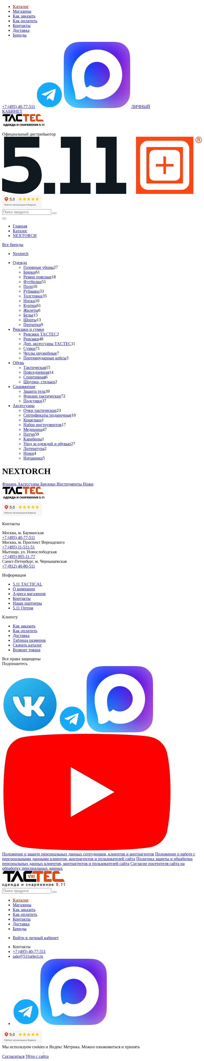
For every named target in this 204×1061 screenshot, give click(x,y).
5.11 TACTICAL (27, 584)
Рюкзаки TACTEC (40, 334)
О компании (24, 589)
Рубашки (31, 291)
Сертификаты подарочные (47, 415)
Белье (28, 315)
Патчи (29, 434)
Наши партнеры (27, 603)
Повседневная (36, 372)
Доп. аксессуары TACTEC (47, 343)
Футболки (32, 281)
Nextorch (20, 253)
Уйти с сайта (37, 1056)
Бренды (20, 35)
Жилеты (30, 310)
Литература (33, 448)
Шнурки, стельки (39, 382)
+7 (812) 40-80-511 (18, 566)
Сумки (29, 348)
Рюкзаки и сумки (28, 329)
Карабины (32, 439)
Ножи (28, 453)
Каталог (20, 231)
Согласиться (13, 1056)
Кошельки (32, 420)
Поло (28, 286)
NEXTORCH (25, 235)
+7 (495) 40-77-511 (18, 537)
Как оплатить (25, 21)
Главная (20, 226)
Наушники (33, 458)
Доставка (21, 30)
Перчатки (32, 324)
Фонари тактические (42, 396)
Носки (29, 300)
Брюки (29, 272)
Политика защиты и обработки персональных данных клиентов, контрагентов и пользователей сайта (97, 861)
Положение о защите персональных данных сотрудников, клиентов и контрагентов (78, 854)
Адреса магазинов (29, 593)
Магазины (22, 11)
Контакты (22, 25)
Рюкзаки (31, 339)
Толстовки (32, 296)
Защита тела (34, 391)
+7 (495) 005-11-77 (18, 556)
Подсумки (32, 401)
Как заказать (24, 16)
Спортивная (34, 377)
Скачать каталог (27, 645)
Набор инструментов (42, 424)
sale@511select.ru (28, 956)
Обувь (18, 362)
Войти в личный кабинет (36, 937)
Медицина (32, 429)
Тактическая (34, 367)
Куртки (30, 305)
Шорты (30, 320)
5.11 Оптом (23, 608)
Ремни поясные (37, 277)
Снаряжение (24, 386)
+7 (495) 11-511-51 (18, 547)
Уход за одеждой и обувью (47, 444)
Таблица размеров (29, 640)
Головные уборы (38, 267)
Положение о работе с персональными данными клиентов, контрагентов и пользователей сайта (98, 856)
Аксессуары (24, 405)
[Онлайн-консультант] (49, 106)
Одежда (20, 262)
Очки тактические (40, 410)
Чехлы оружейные (40, 353)
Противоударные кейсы (44, 358)
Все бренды (12, 244)
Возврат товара (26, 650)
